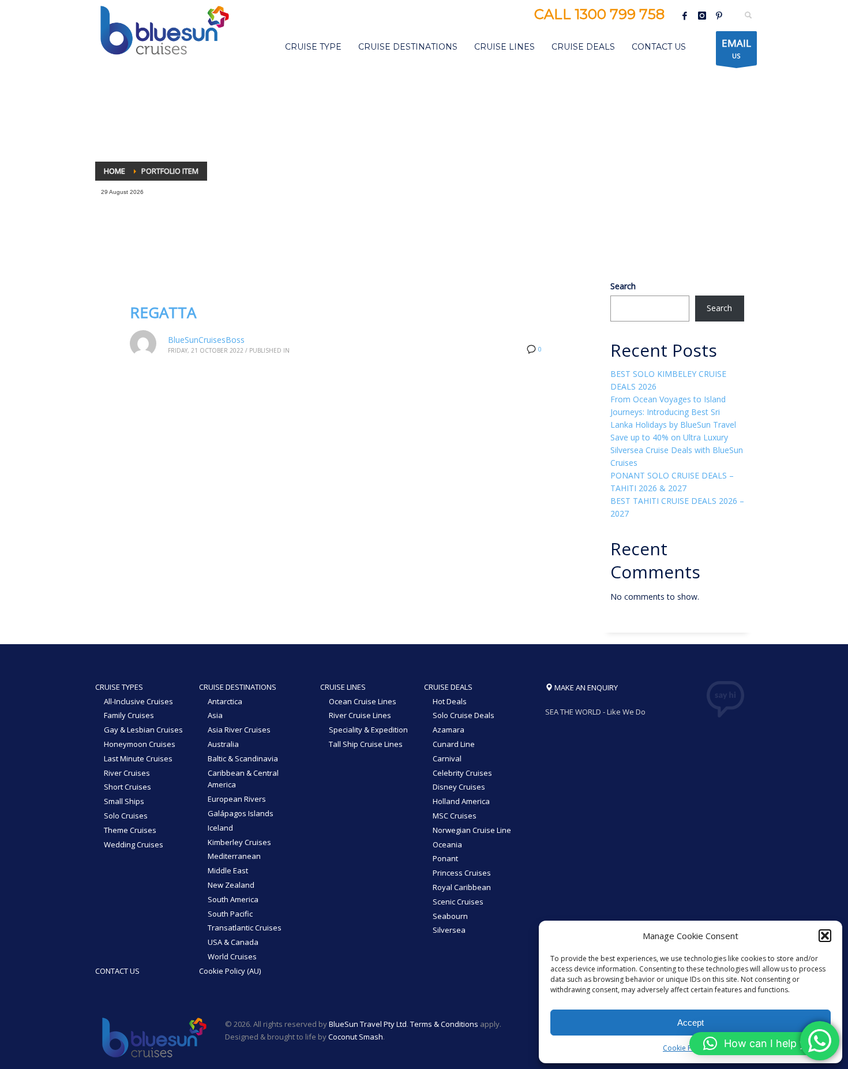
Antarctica (225, 701)
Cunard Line (454, 744)
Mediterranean (234, 856)
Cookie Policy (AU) (230, 971)
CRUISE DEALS (448, 687)
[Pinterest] (719, 15)
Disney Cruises (459, 787)
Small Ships (124, 801)
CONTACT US (117, 971)
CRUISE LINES (343, 687)
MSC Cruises (454, 815)
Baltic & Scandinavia (243, 758)
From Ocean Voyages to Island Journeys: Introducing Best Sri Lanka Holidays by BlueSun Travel (673, 412)
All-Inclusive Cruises (138, 701)
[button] (825, 935)
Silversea (449, 930)
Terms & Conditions (444, 1024)
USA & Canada (233, 942)
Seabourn (450, 916)
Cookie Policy (685, 1048)
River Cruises (127, 773)
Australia (223, 744)
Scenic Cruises (458, 901)
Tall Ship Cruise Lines (366, 744)
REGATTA (163, 312)
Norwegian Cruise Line (472, 830)
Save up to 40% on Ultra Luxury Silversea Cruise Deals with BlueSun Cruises (676, 450)
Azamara (448, 729)
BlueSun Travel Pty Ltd (368, 1024)
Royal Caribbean (462, 887)
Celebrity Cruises (462, 773)
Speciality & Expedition (368, 729)
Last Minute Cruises (138, 758)
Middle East (228, 870)
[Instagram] (702, 15)
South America (233, 899)
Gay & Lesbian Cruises (143, 729)
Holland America (461, 801)
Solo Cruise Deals (463, 715)
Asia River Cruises (239, 729)
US (736, 48)
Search (623, 286)
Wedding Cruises (133, 844)
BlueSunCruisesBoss (206, 339)
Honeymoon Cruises (139, 744)
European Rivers (237, 799)
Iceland (220, 828)
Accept (690, 1022)
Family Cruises (129, 715)
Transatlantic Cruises (245, 927)
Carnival (447, 758)
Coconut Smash (355, 1036)
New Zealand (231, 885)
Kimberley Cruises (239, 842)
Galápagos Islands (240, 813)
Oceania (447, 844)
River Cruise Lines (360, 715)
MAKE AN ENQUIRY (585, 687)
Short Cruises (127, 787)
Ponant (445, 858)
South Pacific (230, 914)
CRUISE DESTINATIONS (237, 687)
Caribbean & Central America (243, 779)
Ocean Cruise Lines (362, 701)
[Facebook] (684, 15)
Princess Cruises (462, 873)
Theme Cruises (130, 830)
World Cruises (232, 956)
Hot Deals (450, 701)
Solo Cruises (126, 815)
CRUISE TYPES (119, 687)
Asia (215, 715)
